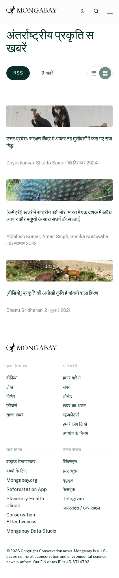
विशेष (10, 396)
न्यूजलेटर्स (71, 415)
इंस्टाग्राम (71, 471)
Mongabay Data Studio (31, 531)
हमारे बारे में (72, 378)
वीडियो (12, 378)
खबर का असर (74, 405)
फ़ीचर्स (11, 405)
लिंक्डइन (70, 461)
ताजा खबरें (14, 415)
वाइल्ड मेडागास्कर (21, 461)
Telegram (73, 498)
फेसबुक (69, 489)
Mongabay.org (22, 480)
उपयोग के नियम (75, 433)
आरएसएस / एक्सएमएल (81, 508)
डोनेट (67, 396)
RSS (18, 73)
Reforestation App (26, 489)
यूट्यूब (68, 480)
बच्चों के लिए (16, 471)
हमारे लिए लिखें (75, 424)
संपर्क (67, 387)
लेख (9, 387)
